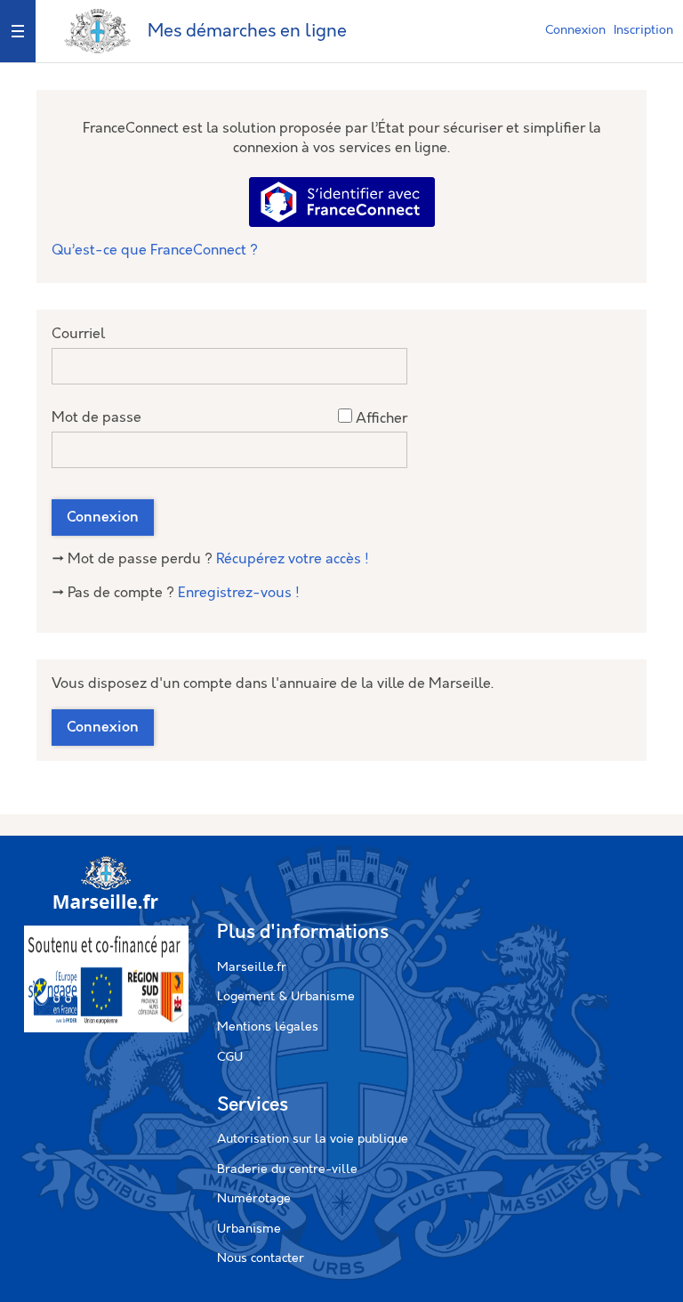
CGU (230, 1057)
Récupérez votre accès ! (292, 559)
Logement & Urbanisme (286, 997)
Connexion (575, 30)
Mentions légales (267, 1027)
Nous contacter (260, 1258)
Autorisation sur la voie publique (312, 1139)
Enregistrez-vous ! (239, 593)
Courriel (78, 334)
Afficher (381, 418)
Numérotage (254, 1199)
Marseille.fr (251, 967)
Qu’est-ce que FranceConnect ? (155, 250)
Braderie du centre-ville (287, 1169)
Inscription (643, 30)
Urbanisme (249, 1229)
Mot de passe (96, 417)
